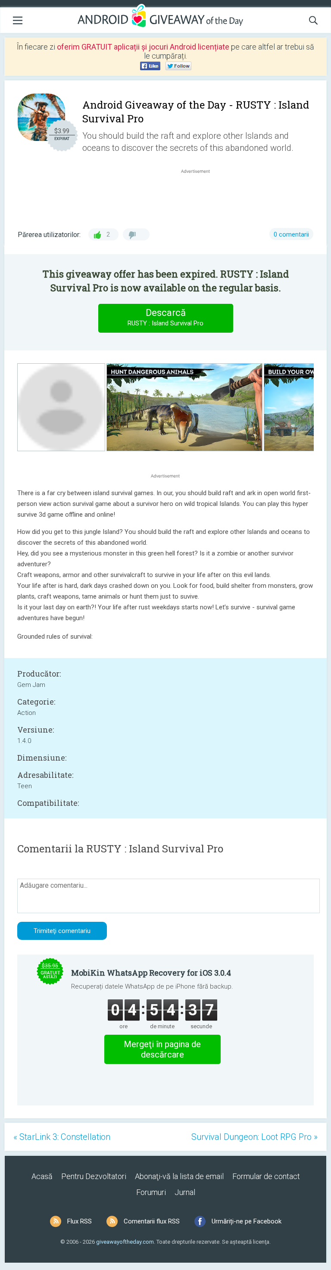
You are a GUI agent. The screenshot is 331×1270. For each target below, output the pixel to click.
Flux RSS (79, 1221)
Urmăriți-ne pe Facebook (246, 1221)
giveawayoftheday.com (125, 1242)
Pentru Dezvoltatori (93, 1176)
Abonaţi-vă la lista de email (179, 1176)
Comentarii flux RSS (152, 1221)
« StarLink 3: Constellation (61, 1137)
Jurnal (185, 1192)
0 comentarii (291, 234)
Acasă (42, 1176)
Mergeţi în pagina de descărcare (162, 1049)
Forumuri (151, 1192)
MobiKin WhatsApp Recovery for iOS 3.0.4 (151, 972)
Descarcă (165, 317)
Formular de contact (266, 1176)
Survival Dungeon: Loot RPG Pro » (254, 1137)
